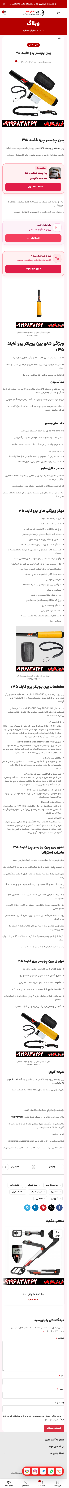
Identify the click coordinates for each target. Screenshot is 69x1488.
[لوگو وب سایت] (33, 13)
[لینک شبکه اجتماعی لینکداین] (35, 1207)
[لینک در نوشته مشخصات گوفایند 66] (33, 1258)
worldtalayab (44, 62)
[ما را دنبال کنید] (33, 233)
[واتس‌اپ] (51, 1471)
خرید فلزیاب (32, 1185)
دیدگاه (60, 1338)
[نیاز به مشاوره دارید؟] (33, 263)
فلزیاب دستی (29, 30)
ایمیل (60, 1389)
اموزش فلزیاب (52, 1185)
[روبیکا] (27, 1471)
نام (61, 1375)
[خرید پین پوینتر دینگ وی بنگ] (33, 178)
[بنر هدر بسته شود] (4, 4)
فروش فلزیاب (36, 1192)
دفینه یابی (14, 1185)
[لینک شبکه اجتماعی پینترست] (43, 1207)
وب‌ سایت (59, 1403)
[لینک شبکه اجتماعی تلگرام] (27, 1207)
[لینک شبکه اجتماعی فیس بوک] (59, 1207)
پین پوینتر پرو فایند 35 (52, 148)
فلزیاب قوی (17, 1192)
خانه (41, 30)
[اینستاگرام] (35, 1471)
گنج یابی (54, 1198)
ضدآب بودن (57, 382)
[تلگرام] (43, 1471)
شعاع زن (54, 1192)
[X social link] (51, 1207)
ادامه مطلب (33, 1299)
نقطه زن (39, 1198)
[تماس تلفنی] (59, 1471)
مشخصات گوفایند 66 (33, 1294)
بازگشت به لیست (33, 1167)
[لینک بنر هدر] (33, 4)
